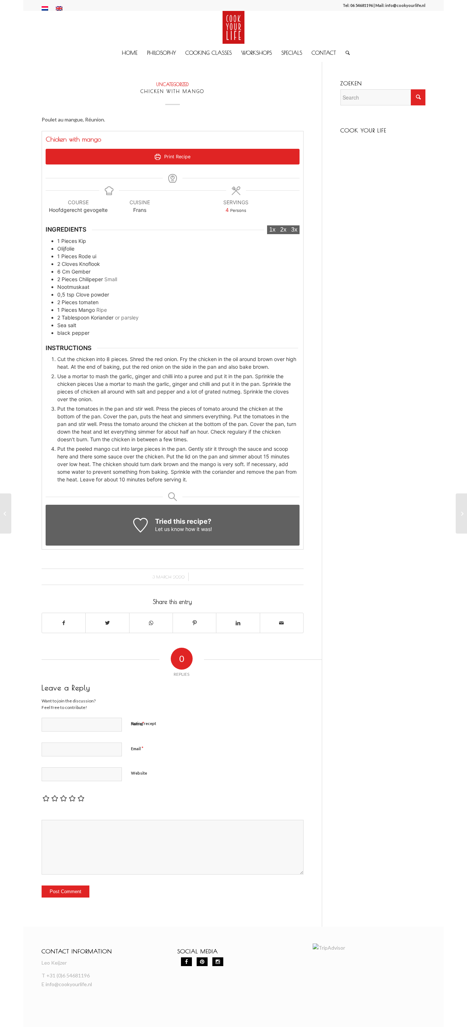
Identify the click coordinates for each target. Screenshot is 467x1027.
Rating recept (143, 723)
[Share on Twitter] (107, 623)
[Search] (345, 53)
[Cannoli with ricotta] (5, 513)
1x (272, 229)
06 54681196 (361, 5)
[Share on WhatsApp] (151, 623)
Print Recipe (176, 156)
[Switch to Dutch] (45, 8)
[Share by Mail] (281, 623)
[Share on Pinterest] (194, 623)
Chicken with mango (172, 91)
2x (283, 229)
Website (139, 773)
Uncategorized (172, 84)
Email (137, 748)
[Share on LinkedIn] (237, 623)
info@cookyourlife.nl (405, 5)
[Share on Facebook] (63, 623)
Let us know (169, 529)
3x (294, 229)
